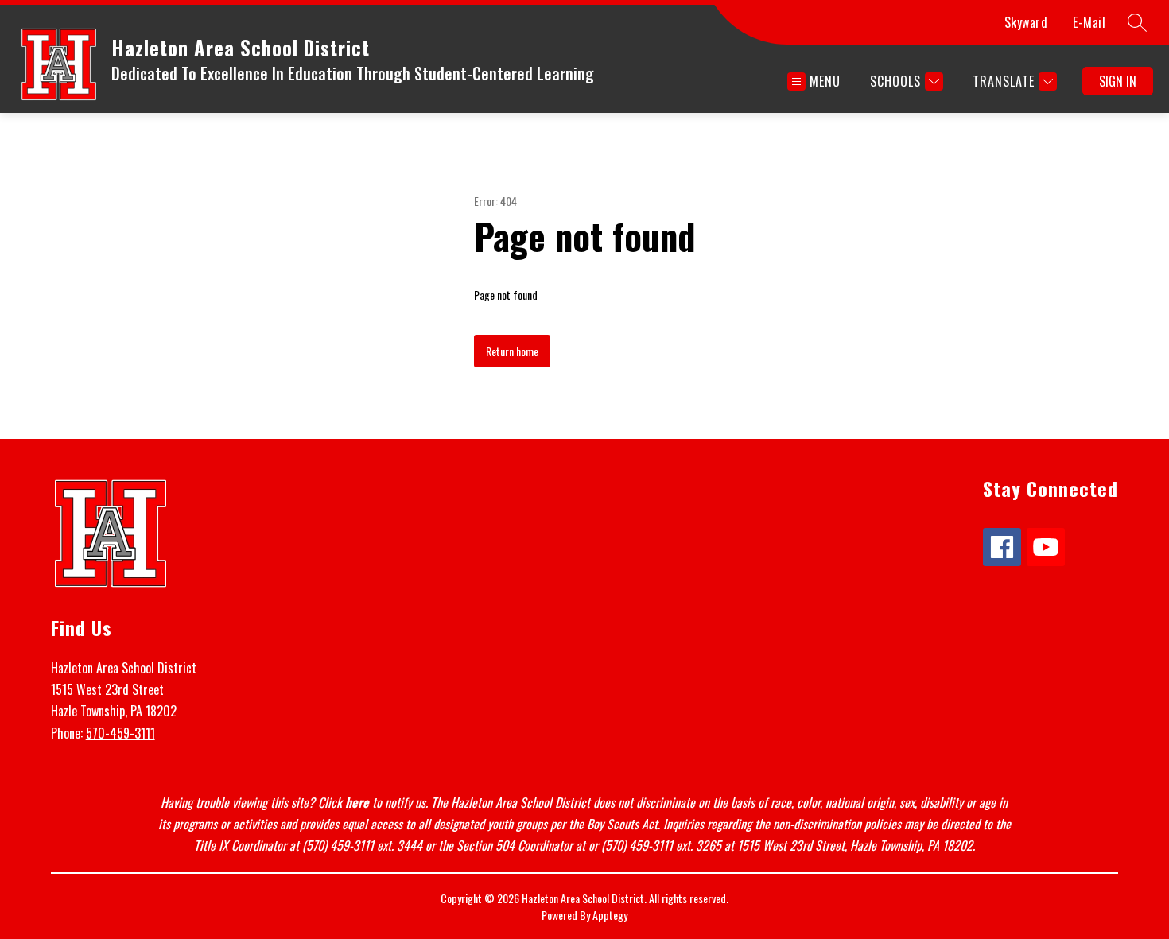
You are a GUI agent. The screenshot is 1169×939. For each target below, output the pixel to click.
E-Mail (1089, 22)
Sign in (1117, 81)
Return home (512, 351)
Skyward (1026, 22)
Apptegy (609, 914)
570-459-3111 (120, 733)
